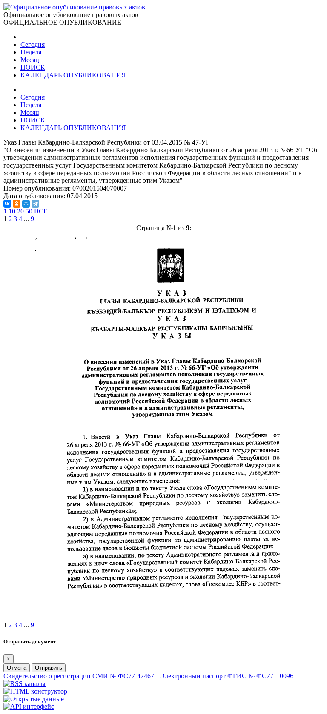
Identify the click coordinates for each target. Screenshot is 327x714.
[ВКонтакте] (7, 204)
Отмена (16, 668)
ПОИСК (32, 67)
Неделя (30, 52)
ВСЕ (41, 211)
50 (29, 211)
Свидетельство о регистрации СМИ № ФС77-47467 (78, 676)
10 (12, 211)
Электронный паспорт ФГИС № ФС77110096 (226, 676)
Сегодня (32, 44)
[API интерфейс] (28, 706)
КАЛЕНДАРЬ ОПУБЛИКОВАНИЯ (73, 75)
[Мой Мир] (26, 204)
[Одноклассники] (16, 204)
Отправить (48, 668)
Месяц (29, 59)
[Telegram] (35, 204)
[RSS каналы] (24, 683)
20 (20, 211)
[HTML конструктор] (35, 691)
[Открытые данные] (33, 699)
